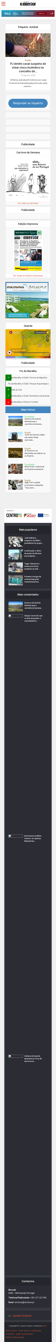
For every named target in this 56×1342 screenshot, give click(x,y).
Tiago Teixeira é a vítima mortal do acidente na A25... (32, 566)
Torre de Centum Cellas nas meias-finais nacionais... (35, 437)
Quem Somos (11, 1331)
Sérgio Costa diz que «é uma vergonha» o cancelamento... (33, 618)
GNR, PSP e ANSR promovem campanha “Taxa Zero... (34, 485)
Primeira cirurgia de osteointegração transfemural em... (32, 579)
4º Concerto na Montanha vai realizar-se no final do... (35, 453)
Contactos (9, 1334)
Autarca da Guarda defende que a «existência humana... (34, 421)
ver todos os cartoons (28, 203)
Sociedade (29, 417)
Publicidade (36, 1331)
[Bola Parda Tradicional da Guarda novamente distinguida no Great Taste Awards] (16, 469)
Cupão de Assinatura (24, 1334)
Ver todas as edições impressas (28, 275)
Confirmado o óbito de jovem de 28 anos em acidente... (32, 553)
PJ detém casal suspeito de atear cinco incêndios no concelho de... (28, 67)
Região (28, 60)
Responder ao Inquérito (28, 103)
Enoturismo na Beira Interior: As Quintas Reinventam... (32, 838)
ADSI (45, 1326)
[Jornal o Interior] (28, 3)
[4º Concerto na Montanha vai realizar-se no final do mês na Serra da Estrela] (16, 453)
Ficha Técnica (24, 1331)
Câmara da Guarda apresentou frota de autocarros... (33, 1058)
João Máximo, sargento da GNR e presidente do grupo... (34, 540)
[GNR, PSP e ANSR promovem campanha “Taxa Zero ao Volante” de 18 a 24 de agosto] (16, 485)
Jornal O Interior (22, 1315)
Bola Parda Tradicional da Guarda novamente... (35, 468)
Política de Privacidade (14, 1337)
